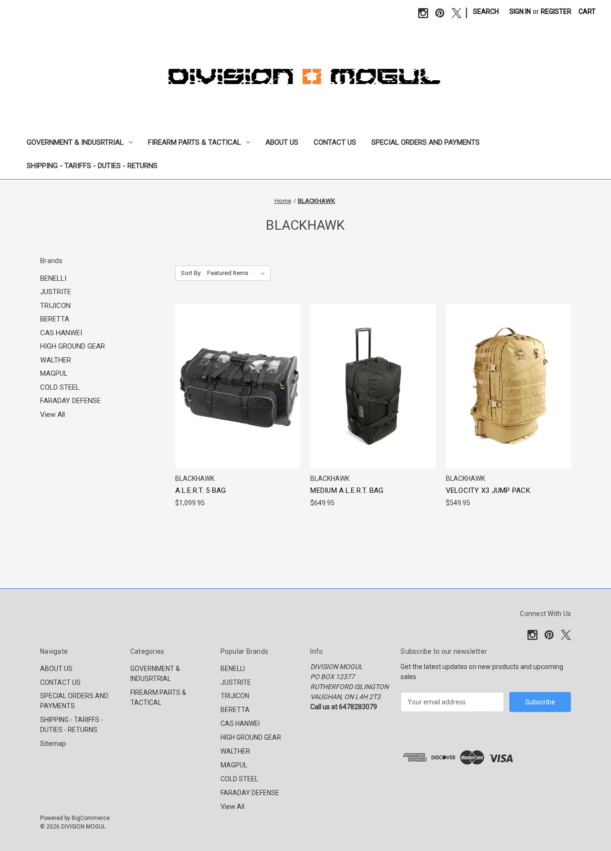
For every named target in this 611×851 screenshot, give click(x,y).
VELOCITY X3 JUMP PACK (488, 490)
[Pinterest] (440, 13)
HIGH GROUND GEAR (72, 346)
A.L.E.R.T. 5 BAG (200, 490)
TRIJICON (55, 305)
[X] (457, 13)
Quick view (236, 368)
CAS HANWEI (61, 333)
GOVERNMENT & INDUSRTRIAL (75, 142)
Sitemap (53, 743)
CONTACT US (335, 142)
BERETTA (54, 319)
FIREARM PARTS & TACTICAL (194, 142)
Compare (234, 386)
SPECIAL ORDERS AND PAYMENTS (425, 142)
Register (556, 11)
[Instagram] (423, 13)
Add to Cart (237, 403)
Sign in (520, 11)
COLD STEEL (60, 387)
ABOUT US (281, 142)
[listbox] (238, 273)
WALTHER (55, 360)
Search (486, 11)
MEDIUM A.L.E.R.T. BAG (346, 490)
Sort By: (191, 273)
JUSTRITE (55, 291)
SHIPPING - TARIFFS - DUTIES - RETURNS (92, 165)
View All (52, 414)
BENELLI (53, 278)
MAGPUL (54, 373)
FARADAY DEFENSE (70, 400)
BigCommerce (91, 818)
